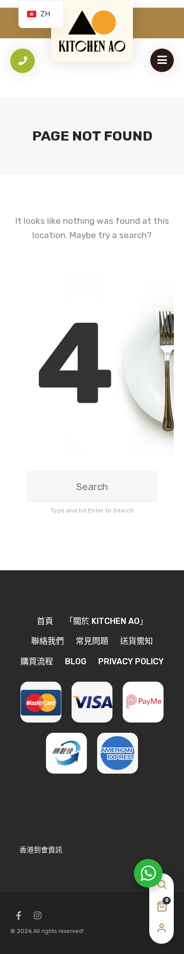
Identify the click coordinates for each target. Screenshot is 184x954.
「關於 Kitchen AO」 (106, 621)
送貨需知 (136, 641)
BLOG (75, 661)
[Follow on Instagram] (37, 916)
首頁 (45, 621)
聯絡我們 (47, 641)
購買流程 (36, 661)
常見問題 (92, 641)
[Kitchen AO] (92, 31)
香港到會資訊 (40, 850)
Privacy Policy (131, 661)
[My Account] (161, 928)
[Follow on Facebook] (18, 916)
